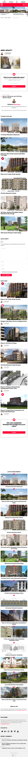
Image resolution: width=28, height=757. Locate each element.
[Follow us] (24, 4)
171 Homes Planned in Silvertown (5, 14)
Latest (4, 2)
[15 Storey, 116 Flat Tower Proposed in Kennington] (14, 571)
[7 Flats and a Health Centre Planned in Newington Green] (14, 632)
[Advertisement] (14, 33)
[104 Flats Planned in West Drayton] (14, 356)
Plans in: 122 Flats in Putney (9, 343)
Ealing (16, 230)
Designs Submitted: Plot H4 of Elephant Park (14, 321)
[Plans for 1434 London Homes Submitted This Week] (19, 10)
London (17, 151)
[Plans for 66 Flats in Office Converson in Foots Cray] (14, 692)
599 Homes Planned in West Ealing (11, 233)
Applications (11, 132)
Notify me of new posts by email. (9, 272)
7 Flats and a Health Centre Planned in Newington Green (14, 639)
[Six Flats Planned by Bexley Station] (14, 586)
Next (27, 11)
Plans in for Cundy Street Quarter (10, 174)
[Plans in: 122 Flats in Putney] (14, 334)
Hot (17, 2)
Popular (11, 2)
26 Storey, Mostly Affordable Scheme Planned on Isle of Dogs (12, 213)
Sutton (17, 191)
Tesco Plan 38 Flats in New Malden (14, 685)
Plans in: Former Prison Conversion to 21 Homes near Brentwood (12, 411)
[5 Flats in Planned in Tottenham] (14, 648)
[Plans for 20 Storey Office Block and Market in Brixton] (14, 615)
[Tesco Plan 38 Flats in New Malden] (14, 677)
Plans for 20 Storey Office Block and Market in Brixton (14, 623)
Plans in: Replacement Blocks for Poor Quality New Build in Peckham (14, 744)
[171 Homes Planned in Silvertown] (6, 10)
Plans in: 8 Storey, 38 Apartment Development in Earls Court (10, 387)
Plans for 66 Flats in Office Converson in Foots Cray (14, 700)
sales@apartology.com (5, 723)
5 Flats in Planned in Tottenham (14, 655)
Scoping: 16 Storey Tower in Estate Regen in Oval (13, 748)
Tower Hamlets (19, 210)
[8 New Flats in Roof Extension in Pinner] (14, 662)
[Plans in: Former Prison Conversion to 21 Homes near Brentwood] (14, 401)
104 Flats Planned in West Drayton (11, 365)
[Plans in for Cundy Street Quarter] (14, 165)
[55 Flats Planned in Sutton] (14, 184)
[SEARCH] (26, 4)
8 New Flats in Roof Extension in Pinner (14, 670)
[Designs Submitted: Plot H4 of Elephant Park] (14, 312)
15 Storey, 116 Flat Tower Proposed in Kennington (14, 578)
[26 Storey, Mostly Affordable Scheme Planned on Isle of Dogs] (14, 203)
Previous (0, 11)
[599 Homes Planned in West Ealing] (14, 223)
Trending (23, 2)
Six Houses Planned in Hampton (14, 608)
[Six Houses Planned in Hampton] (14, 601)
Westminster (18, 172)
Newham (17, 132)
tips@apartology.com (22, 710)
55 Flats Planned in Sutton (8, 193)
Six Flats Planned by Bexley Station (14, 593)
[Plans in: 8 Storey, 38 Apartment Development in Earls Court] (14, 378)
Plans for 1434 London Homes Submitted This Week (18, 14)
